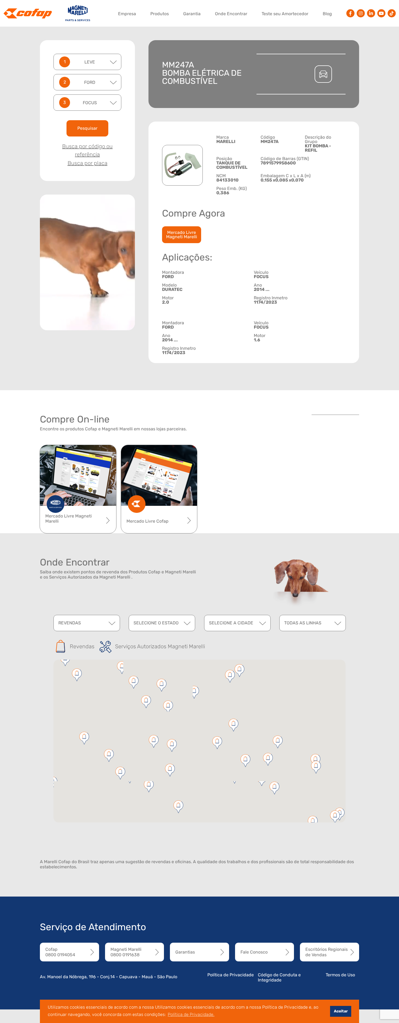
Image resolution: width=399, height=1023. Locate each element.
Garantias (185, 952)
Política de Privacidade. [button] (191, 1014)
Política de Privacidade (230, 974)
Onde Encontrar (231, 13)
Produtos (159, 13)
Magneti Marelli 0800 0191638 (125, 952)
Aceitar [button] (341, 1011)
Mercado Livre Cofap (147, 521)
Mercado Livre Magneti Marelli (181, 234)
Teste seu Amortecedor (285, 13)
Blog (327, 13)
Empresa (127, 13)
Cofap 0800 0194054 (60, 952)
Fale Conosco (254, 952)
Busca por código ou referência (87, 150)
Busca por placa (87, 163)
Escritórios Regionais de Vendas (326, 952)
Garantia (192, 13)
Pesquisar (87, 128)
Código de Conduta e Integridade (279, 977)
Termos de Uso (340, 974)
